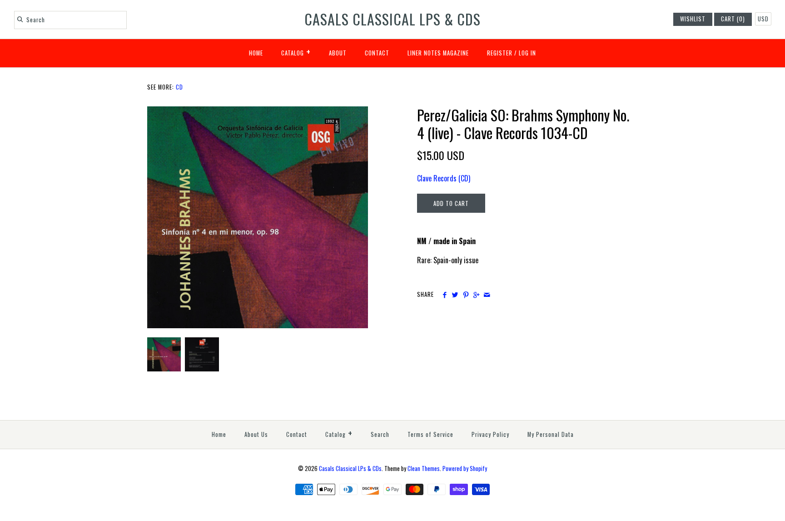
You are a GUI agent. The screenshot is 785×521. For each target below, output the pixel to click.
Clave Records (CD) (443, 178)
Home (256, 53)
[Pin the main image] (466, 295)
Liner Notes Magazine (438, 53)
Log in (527, 53)
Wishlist (693, 19)
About (338, 53)
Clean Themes (423, 468)
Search (380, 434)
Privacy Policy (490, 434)
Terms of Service (430, 434)
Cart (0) (733, 19)
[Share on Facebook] (444, 295)
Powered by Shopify (464, 468)
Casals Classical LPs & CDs (350, 468)
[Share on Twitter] (455, 295)
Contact (377, 53)
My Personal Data (550, 434)
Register (499, 53)
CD (179, 87)
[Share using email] (486, 295)
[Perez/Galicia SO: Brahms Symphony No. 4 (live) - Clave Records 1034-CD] (257, 111)
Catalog (296, 51)
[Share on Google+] (476, 295)
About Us (256, 434)
